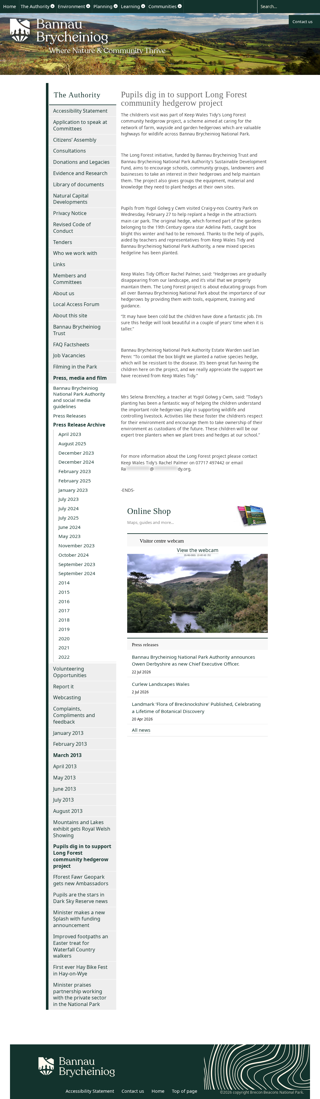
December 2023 (76, 453)
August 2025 (72, 443)
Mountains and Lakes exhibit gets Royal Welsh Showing (81, 829)
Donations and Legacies (81, 162)
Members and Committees (69, 279)
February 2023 (74, 471)
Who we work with (75, 253)
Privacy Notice (70, 213)
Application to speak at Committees (80, 125)
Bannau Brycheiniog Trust (77, 330)
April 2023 (69, 434)
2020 (64, 638)
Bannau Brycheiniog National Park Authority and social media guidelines (79, 397)
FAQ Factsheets (71, 344)
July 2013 (63, 799)
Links (59, 264)
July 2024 (68, 508)
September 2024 (76, 573)
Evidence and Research (80, 173)
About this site (70, 315)
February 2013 (70, 743)
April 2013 (65, 766)
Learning (130, 6)
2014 (64, 582)
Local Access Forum (76, 304)
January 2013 (68, 733)
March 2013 (67, 755)
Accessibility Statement (80, 110)
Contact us (302, 21)
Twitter (42, 1092)
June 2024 (69, 527)
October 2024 (73, 555)
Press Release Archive (79, 425)
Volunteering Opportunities (70, 672)
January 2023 (73, 490)
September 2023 (76, 564)
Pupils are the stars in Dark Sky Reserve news (80, 898)
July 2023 (68, 499)
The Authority (35, 6)
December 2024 (76, 462)
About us (63, 293)
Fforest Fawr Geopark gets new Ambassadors (80, 880)
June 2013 (64, 788)
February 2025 (74, 480)
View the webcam (197, 550)
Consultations (69, 150)
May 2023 (69, 536)
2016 (64, 601)
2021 (64, 647)
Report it (63, 686)
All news (141, 730)
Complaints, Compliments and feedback (74, 715)
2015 (64, 592)
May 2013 (64, 777)
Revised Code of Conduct (72, 227)
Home (9, 6)
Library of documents (78, 184)
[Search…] (283, 6)
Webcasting (67, 697)
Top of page (184, 1091)
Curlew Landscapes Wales (160, 684)
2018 (64, 620)
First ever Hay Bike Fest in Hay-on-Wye (80, 970)
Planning (102, 6)
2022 (64, 657)
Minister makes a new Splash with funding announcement (79, 919)
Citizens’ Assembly (74, 139)
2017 (64, 610)
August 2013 (67, 811)
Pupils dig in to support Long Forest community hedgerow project (82, 856)
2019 (64, 629)
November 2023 (76, 545)
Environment (71, 6)
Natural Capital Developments (70, 199)
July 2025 (68, 518)
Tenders (62, 242)
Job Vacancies (69, 355)
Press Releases (69, 416)
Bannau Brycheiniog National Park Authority (88, 35)
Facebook (56, 1092)
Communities (162, 6)
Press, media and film (80, 377)
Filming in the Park (75, 366)
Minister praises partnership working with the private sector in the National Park (80, 994)
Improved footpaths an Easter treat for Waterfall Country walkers (80, 946)
